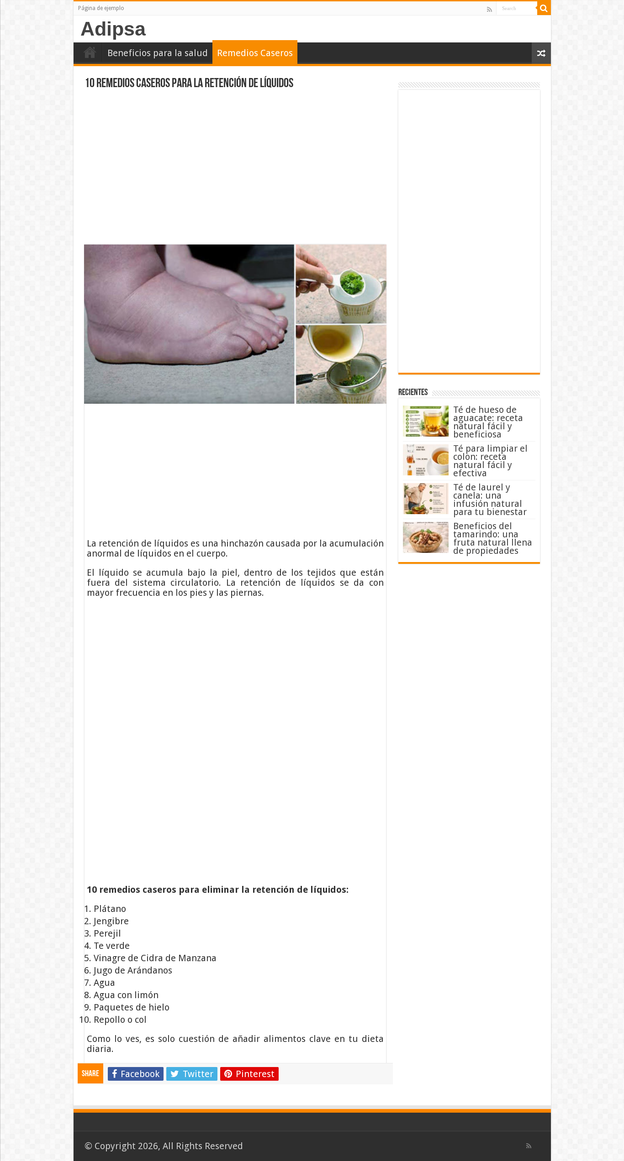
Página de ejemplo (101, 8)
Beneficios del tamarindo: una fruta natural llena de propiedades (492, 538)
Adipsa (113, 29)
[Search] (544, 8)
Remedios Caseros (255, 52)
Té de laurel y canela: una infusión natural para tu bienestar (490, 499)
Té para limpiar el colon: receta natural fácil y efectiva (490, 461)
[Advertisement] (235, 170)
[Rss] (489, 9)
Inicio (90, 52)
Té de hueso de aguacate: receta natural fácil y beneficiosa (488, 422)
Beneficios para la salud (157, 52)
